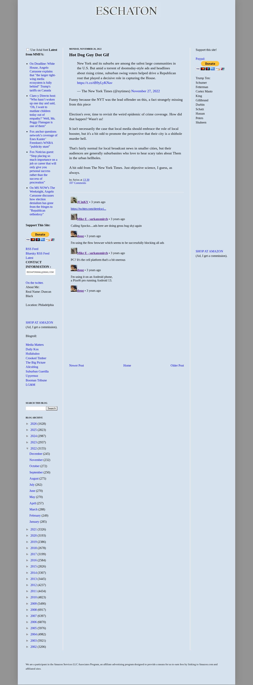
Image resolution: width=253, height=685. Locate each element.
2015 (34, 566)
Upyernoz (32, 375)
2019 (34, 541)
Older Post (177, 365)
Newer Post (76, 365)
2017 (34, 554)
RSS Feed (32, 249)
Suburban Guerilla (37, 371)
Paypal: (200, 58)
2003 (34, 640)
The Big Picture (35, 362)
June (32, 490)
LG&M (30, 384)
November (36, 460)
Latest (29, 257)
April (33, 503)
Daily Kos (32, 349)
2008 (34, 609)
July (32, 484)
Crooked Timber (36, 358)
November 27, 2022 (145, 91)
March (33, 509)
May (32, 497)
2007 (34, 616)
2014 (34, 572)
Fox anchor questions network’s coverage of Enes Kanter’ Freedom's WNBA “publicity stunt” (43, 139)
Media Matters (35, 344)
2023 (34, 442)
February (35, 515)
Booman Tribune (36, 380)
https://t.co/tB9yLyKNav (94, 83)
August (34, 478)
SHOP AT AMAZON (39, 322)
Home (127, 365)
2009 (34, 603)
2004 (34, 634)
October (34, 466)
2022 (34, 448)
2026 (34, 423)
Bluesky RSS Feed (37, 253)
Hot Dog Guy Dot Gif (89, 54)
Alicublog (32, 367)
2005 (34, 628)
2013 (34, 578)
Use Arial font (39, 49)
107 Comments (77, 182)
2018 (34, 548)
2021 (34, 529)
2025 (34, 429)
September (36, 472)
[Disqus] (126, 244)
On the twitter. (34, 282)
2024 (34, 436)
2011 (34, 591)
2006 (34, 622)
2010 (34, 597)
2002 (34, 646)
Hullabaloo (33, 353)
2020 (34, 535)
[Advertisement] (126, 32)
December (36, 453)
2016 (34, 560)
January (34, 521)
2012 (34, 585)
